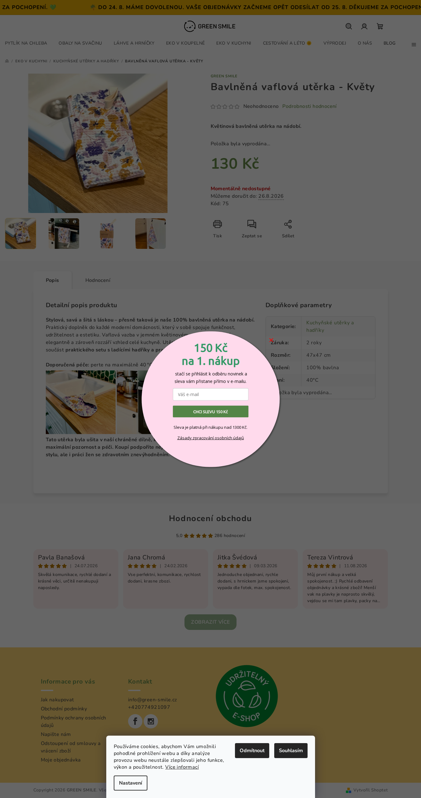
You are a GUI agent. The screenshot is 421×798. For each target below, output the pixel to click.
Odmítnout (252, 750)
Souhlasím (291, 750)
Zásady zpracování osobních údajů (210, 438)
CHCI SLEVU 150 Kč (210, 411)
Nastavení (130, 783)
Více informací (182, 767)
